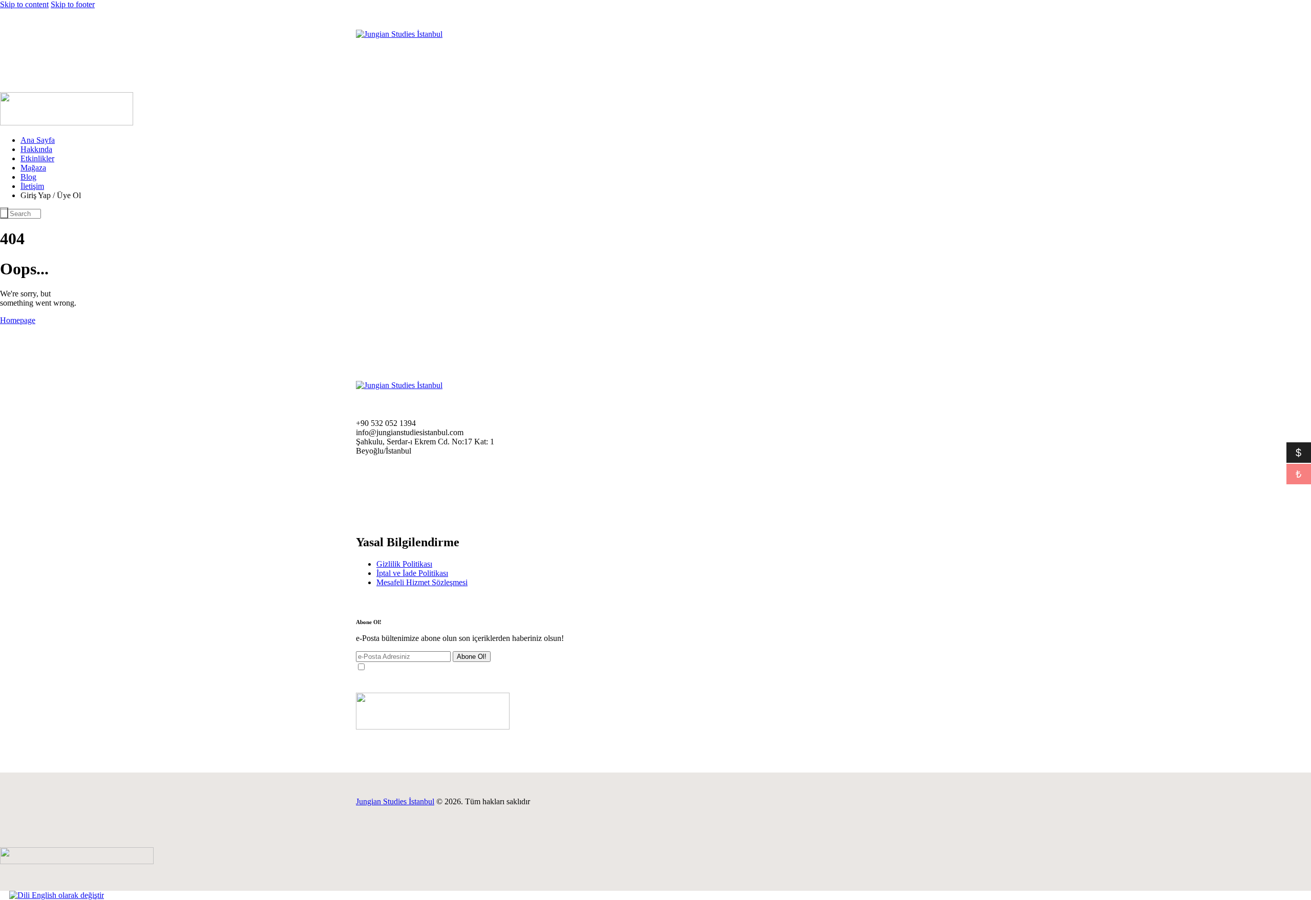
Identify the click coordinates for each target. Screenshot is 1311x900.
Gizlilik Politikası (404, 564)
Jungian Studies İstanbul (395, 801)
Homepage (17, 320)
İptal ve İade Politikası (412, 573)
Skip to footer (73, 4)
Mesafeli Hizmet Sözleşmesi (422, 582)
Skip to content (24, 4)
